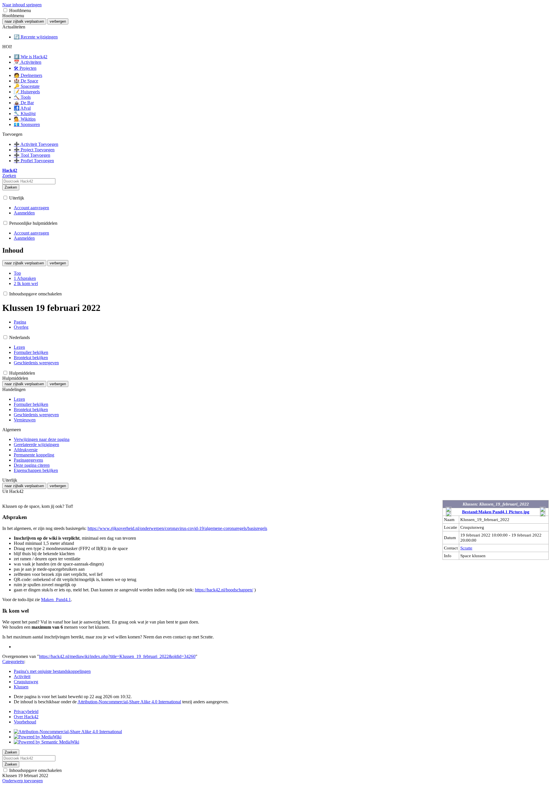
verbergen (58, 21)
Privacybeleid (26, 711)
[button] (5, 10)
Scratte (466, 547)
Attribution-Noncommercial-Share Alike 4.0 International (129, 701)
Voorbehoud (25, 721)
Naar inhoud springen (22, 4)
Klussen (21, 686)
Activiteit (22, 676)
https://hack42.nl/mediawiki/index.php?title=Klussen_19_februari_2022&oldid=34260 (117, 656)
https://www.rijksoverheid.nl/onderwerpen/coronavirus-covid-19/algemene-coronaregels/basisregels (177, 528)
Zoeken (11, 187)
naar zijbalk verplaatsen (24, 21)
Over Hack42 (26, 716)
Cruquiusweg (26, 681)
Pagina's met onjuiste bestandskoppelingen (52, 671)
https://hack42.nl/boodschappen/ (224, 589)
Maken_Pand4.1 (56, 599)
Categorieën (13, 661)
